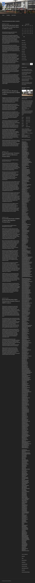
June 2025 (23, 49)
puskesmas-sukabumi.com (26, 295)
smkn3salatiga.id (24, 490)
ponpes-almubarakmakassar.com (27, 271)
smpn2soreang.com (25, 402)
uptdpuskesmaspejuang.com (26, 199)
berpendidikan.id (24, 506)
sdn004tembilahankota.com (26, 340)
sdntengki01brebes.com (25, 331)
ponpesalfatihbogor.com (25, 282)
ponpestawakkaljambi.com (26, 284)
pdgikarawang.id (24, 500)
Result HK (23, 556)
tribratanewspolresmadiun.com (26, 349)
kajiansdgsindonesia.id (25, 481)
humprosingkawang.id (25, 499)
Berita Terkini (14, 15)
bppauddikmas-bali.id (25, 474)
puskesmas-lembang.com (25, 293)
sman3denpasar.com (25, 395)
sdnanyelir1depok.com (25, 319)
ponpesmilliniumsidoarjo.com (26, 273)
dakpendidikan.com (25, 144)
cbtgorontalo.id (24, 484)
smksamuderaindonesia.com (26, 375)
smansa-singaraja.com (25, 431)
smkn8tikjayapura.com (25, 383)
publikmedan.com (24, 183)
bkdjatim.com (24, 222)
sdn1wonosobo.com (25, 332)
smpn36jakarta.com (25, 423)
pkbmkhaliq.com (24, 248)
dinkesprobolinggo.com (25, 201)
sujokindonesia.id (24, 456)
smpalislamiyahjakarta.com (26, 397)
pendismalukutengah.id (25, 460)
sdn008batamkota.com (25, 329)
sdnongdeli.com (24, 243)
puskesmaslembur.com (25, 200)
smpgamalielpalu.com (25, 376)
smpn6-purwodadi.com (25, 424)
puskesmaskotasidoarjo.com (26, 289)
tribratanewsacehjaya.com (26, 169)
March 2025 (23, 54)
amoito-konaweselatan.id (25, 491)
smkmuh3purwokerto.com (26, 378)
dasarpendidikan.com (25, 145)
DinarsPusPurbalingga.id (25, 538)
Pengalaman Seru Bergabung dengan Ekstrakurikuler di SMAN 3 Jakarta (11, 92)
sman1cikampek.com (25, 439)
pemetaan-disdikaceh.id (25, 482)
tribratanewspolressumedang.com (27, 162)
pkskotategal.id (24, 542)
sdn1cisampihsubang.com (25, 320)
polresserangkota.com (25, 164)
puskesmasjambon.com (25, 301)
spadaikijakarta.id (24, 449)
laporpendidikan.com (25, 149)
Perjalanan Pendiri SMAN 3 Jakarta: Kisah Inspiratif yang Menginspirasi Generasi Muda (27, 83)
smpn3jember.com (24, 438)
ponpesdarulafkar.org (25, 235)
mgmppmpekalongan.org (25, 230)
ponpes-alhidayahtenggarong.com (27, 274)
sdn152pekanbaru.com (25, 330)
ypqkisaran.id (24, 451)
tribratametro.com (24, 175)
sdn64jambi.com (24, 321)
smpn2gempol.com (24, 142)
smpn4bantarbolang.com (25, 231)
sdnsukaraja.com (24, 339)
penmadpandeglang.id (25, 478)
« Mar (24, 36)
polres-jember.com (24, 351)
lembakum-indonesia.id (25, 480)
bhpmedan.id (24, 549)
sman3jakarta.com (24, 427)
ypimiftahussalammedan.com (26, 441)
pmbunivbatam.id (24, 461)
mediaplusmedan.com (25, 188)
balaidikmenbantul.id (25, 548)
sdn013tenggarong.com (25, 318)
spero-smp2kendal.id (25, 459)
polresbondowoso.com (25, 353)
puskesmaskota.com (25, 198)
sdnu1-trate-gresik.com (25, 315)
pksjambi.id (23, 479)
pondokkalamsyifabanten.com (26, 250)
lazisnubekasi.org (24, 229)
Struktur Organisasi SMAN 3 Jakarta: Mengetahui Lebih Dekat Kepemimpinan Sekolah (27, 79)
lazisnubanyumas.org (25, 246)
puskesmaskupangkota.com (26, 291)
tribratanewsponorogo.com (26, 170)
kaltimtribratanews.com (25, 176)
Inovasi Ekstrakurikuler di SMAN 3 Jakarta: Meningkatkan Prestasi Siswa (11, 220)
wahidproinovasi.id (24, 507)
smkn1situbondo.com (25, 392)
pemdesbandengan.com (25, 237)
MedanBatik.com (24, 189)
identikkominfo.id (24, 502)
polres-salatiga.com (25, 354)
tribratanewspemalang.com (26, 171)
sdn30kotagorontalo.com (25, 333)
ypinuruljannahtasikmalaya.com (26, 443)
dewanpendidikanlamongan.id (26, 453)
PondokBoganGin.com (25, 239)
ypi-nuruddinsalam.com (25, 444)
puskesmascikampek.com (26, 286)
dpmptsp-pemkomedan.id (25, 539)
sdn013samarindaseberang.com (26, 342)
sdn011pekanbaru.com (25, 336)
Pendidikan (8, 15)
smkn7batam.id (24, 546)
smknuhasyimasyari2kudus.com (26, 391)
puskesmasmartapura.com (26, 299)
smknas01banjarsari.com (25, 389)
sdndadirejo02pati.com (25, 341)
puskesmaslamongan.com (26, 303)
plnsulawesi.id (24, 547)
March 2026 (23, 42)
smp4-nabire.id (24, 489)
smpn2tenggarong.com (25, 192)
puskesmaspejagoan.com (25, 300)
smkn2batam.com (24, 386)
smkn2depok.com (24, 381)
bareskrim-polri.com (25, 215)
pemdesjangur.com (24, 238)
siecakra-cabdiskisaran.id (25, 498)
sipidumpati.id (24, 458)
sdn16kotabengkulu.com (25, 323)
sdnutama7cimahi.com (25, 345)
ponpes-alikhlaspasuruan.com (26, 269)
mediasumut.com (24, 186)
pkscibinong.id (24, 541)
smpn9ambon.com (24, 422)
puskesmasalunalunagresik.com (26, 292)
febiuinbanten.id (24, 492)
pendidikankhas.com (25, 143)
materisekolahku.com (25, 185)
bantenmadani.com (24, 225)
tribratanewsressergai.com (26, 177)
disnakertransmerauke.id (25, 550)
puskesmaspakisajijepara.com (26, 285)
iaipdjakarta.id (24, 476)
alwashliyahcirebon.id (25, 477)
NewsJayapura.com (25, 228)
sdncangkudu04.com (25, 241)
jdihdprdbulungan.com (25, 240)
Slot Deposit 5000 (24, 564)
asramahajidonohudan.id (25, 511)
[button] (27, 121)
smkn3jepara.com (24, 382)
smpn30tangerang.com (25, 400)
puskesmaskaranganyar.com (26, 290)
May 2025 (23, 51)
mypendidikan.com (24, 148)
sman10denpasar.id (25, 525)
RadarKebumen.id (24, 532)
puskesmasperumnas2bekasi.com (27, 302)
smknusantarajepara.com (25, 390)
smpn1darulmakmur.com (25, 425)
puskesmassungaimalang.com (26, 297)
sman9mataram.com (25, 429)
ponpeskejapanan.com (25, 236)
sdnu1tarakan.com (24, 334)
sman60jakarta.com (25, 428)
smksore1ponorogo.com (25, 380)
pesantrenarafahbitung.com (26, 435)
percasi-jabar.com (24, 223)
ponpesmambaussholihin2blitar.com (27, 268)
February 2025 (24, 56)
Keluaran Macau (24, 560)
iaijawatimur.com (24, 182)
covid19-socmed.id (24, 501)
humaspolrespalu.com (25, 350)
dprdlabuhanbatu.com (25, 346)
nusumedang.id (24, 455)
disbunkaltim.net (24, 220)
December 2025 (24, 47)
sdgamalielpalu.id (24, 487)
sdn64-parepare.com (25, 335)
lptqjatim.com (24, 244)
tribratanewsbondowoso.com (26, 172)
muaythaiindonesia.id (25, 529)
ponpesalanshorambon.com (26, 267)
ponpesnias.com (24, 234)
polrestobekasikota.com (25, 352)
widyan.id (23, 513)
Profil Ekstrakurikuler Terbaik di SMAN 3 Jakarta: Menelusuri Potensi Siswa (10, 154)
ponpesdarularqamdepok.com (26, 266)
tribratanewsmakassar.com (26, 173)
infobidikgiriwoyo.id (24, 505)
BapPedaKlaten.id (24, 545)
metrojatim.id (24, 530)
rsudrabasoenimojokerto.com (26, 373)
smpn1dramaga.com (25, 398)
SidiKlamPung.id (24, 534)
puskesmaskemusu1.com (25, 196)
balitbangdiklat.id (24, 494)
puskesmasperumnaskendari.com (27, 298)
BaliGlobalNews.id (24, 533)
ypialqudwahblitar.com (25, 442)
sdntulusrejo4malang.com (25, 338)
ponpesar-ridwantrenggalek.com (26, 279)
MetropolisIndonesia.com (25, 165)
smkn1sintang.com (24, 388)
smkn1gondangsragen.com (26, 387)
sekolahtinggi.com (24, 374)
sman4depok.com (24, 430)
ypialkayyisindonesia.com (25, 445)
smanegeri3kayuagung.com (26, 187)
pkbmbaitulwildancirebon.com (26, 224)
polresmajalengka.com (25, 348)
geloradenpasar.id (24, 486)
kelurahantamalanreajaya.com (26, 247)
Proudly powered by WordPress (6, 580)
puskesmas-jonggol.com (25, 296)
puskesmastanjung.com (25, 288)
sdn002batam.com (24, 316)
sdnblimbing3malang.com (25, 317)
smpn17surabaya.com (25, 401)
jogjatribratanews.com (25, 174)
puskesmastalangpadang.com (26, 195)
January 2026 (24, 46)
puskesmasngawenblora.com (26, 370)
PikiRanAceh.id (24, 531)
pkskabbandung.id (24, 475)
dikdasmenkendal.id (25, 497)
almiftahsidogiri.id (24, 509)
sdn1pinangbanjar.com (25, 337)
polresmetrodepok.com (25, 163)
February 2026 (24, 44)
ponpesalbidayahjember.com (26, 275)
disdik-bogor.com (24, 437)
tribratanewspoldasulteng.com (26, 178)
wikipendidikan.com (25, 147)
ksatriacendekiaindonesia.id (26, 452)
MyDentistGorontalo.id (25, 535)
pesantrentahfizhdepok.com (26, 251)
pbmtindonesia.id (24, 495)
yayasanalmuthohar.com (25, 217)
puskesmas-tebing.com (25, 294)
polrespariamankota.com (25, 368)
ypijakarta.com (24, 440)
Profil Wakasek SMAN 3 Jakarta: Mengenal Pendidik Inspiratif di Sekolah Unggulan (26, 73)
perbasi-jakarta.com (25, 214)
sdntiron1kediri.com (25, 324)
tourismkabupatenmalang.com (26, 379)
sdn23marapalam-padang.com (26, 326)
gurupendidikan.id (24, 508)
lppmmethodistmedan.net (25, 181)
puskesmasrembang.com (25, 369)
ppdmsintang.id (24, 526)
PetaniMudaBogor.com (25, 180)
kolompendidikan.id (24, 504)
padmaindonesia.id (24, 496)
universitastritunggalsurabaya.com (27, 372)
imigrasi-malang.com (25, 446)
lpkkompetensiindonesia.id (26, 488)
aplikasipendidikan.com (25, 146)
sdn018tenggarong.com (25, 344)
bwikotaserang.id (24, 493)
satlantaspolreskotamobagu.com (26, 355)
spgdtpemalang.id (24, 473)
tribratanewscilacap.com (25, 179)
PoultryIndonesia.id (24, 527)
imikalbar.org (24, 221)
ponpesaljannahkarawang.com (26, 272)
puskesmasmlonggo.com (25, 287)
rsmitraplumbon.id (24, 543)
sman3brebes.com (24, 396)
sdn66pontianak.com (25, 328)
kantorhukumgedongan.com (26, 218)
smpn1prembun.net (24, 232)
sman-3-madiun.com (25, 393)
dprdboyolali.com (24, 347)
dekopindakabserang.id (25, 537)
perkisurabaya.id (24, 540)
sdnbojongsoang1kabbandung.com (27, 325)
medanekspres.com (25, 190)
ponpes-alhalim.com (25, 233)
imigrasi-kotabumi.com (25, 447)
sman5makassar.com (25, 394)
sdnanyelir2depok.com (25, 343)
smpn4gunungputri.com (25, 403)
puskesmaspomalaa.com (25, 194)
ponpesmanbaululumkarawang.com (27, 281)
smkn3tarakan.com (25, 433)
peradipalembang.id (25, 483)
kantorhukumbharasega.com (26, 219)
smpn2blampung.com (25, 426)
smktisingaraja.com (25, 384)
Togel (22, 558)
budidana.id (23, 503)
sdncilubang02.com (25, 242)
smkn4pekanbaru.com (25, 432)
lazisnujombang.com (25, 245)
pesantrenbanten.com (25, 436)
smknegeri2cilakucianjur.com (26, 377)
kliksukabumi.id (24, 141)
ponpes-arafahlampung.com (26, 283)
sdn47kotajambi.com (25, 420)
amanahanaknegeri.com (25, 167)
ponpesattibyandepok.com (26, 280)
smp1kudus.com (24, 405)
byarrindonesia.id (24, 454)
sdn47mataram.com (25, 322)
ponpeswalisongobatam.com (26, 278)
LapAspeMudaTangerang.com (26, 161)
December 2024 (24, 59)
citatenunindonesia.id (25, 528)
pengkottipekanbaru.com (25, 226)
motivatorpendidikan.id (25, 512)
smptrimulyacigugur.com (25, 404)
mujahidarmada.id (24, 510)
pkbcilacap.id (24, 457)
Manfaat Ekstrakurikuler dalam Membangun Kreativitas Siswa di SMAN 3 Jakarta (10, 27)
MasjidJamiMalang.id (25, 536)
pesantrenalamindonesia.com (26, 371)
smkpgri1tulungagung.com (26, 385)
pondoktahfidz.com (24, 249)
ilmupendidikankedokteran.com (26, 184)
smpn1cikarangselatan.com (26, 421)
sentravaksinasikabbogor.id (26, 450)
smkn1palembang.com (25, 434)
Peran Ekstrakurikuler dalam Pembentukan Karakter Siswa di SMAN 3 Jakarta (11, 301)
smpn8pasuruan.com (25, 399)
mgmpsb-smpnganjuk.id (25, 485)
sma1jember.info (24, 168)
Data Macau (23, 562)
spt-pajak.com (24, 166)
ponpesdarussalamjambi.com (26, 270)
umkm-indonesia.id (24, 544)
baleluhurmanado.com (25, 227)
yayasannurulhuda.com (25, 216)
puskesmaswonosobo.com (26, 197)
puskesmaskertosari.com (25, 193)
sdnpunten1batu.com (25, 327)
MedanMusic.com (24, 191)
